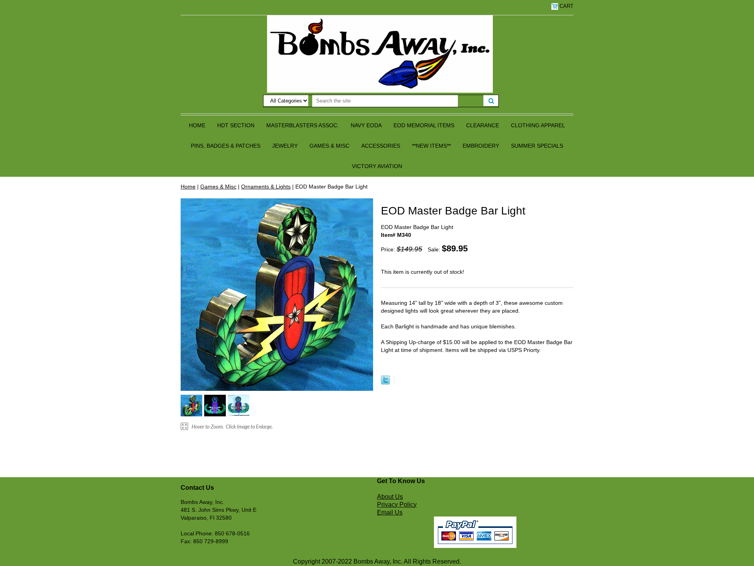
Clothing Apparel (538, 125)
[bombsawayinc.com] (380, 53)
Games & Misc (329, 146)
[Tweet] (385, 382)
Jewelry (285, 146)
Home (197, 125)
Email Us (390, 512)
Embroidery (481, 146)
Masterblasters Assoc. (302, 125)
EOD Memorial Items (423, 125)
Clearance (482, 125)
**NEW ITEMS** (431, 146)
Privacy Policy (397, 504)
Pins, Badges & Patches (225, 146)
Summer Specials (537, 146)
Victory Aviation (377, 166)
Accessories (380, 146)
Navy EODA (366, 125)
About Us (390, 496)
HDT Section (235, 125)
